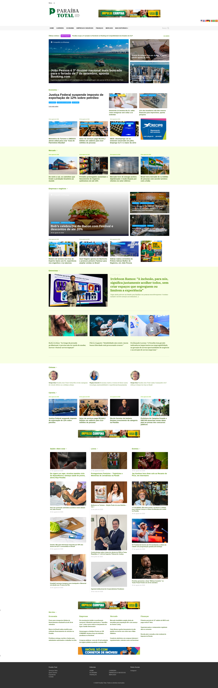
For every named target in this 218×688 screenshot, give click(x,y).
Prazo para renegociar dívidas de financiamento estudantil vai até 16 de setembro (61, 622)
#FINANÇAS (122, 95)
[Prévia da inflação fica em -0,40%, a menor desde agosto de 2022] (149, 50)
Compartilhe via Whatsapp (61, 42)
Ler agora (166, 36)
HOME (52, 28)
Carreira (52, 393)
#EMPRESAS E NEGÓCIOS (67, 222)
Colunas (52, 367)
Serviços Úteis (53, 670)
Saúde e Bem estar (57, 449)
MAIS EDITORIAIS (121, 28)
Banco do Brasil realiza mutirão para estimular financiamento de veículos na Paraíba (61, 631)
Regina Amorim (95, 383)
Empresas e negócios (57, 189)
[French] (205, 20)
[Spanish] (216, 20)
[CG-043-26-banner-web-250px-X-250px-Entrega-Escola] (155, 251)
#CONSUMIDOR (55, 222)
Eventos (135, 449)
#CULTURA (53, 123)
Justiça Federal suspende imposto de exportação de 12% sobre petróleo (76, 96)
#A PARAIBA (136, 203)
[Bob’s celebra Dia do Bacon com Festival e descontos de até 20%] (89, 214)
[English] (202, 20)
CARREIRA (60, 28)
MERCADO (109, 28)
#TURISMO (68, 123)
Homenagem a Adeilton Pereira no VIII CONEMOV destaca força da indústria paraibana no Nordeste (91, 633)
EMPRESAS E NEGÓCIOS (84, 28)
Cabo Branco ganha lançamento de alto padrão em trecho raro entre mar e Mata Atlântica (123, 631)
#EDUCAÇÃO (152, 95)
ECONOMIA (70, 28)
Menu (50, 3)
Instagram (133, 670)
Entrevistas (53, 271)
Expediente (52, 674)
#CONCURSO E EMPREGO (63, 102)
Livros (93, 449)
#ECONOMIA (75, 102)
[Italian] (210, 20)
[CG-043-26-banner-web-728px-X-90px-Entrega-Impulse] (129, 13)
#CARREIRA (52, 102)
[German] (207, 20)
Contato (51, 676)
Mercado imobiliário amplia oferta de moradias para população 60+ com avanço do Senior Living (123, 622)
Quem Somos (53, 672)
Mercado (52, 150)
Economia (53, 90)
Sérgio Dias (52, 383)
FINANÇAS (99, 28)
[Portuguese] (213, 20)
